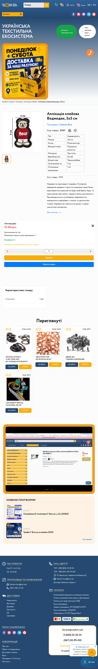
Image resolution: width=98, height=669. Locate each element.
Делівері (10, 606)
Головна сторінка (8, 102)
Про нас (5, 646)
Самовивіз (11, 616)
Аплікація (19, 102)
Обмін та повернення (11, 649)
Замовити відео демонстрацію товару (21, 245)
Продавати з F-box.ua (11, 658)
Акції (4, 655)
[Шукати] (46, 5)
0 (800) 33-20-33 (72, 635)
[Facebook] (73, 14)
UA (89, 5)
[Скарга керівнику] (94, 14)
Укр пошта (11, 609)
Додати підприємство (67, 31)
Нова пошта (12, 600)
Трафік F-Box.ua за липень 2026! (38, 532)
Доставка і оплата (9, 652)
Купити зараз (49, 264)
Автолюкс (11, 603)
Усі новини (87, 539)
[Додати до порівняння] (70, 130)
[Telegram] (89, 14)
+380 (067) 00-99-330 (66, 572)
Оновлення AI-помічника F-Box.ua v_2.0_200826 (46, 514)
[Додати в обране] (75, 130)
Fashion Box (65, 124)
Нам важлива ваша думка (88, 31)
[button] (81, 5)
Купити (49, 257)
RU (94, 5)
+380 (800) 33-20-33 (66, 568)
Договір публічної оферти (65, 582)
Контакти (6, 661)
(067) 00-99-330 (72, 640)
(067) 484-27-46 (16, 588)
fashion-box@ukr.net (18, 584)
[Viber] (84, 14)
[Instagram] (79, 14)
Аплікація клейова (30, 102)
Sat (8, 613)
